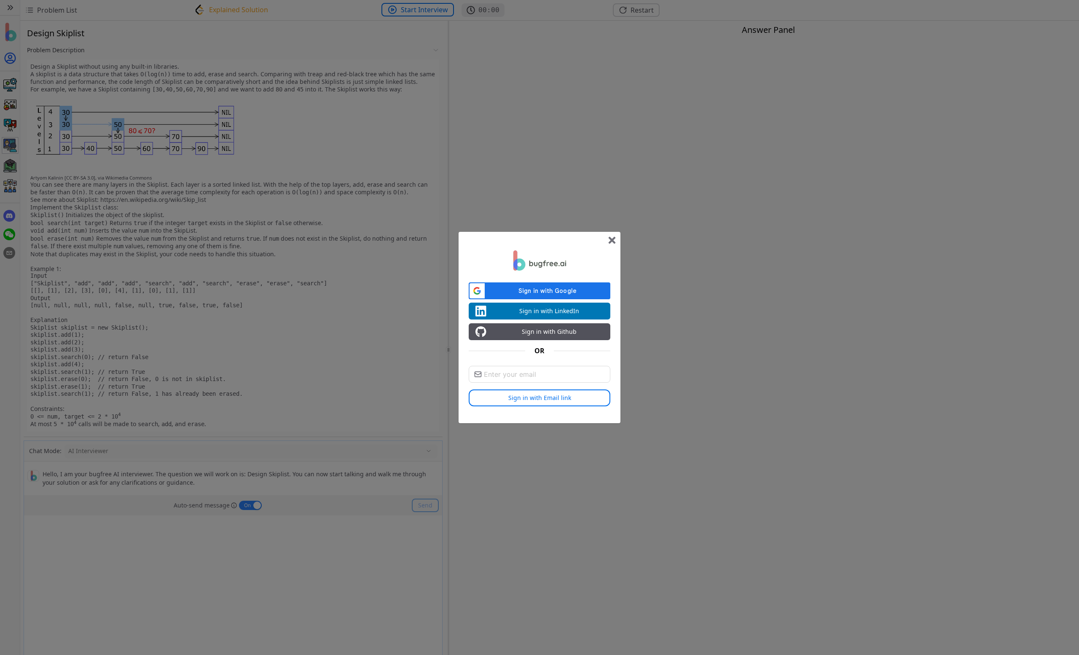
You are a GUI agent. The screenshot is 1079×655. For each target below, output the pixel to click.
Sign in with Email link (539, 398)
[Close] (612, 240)
